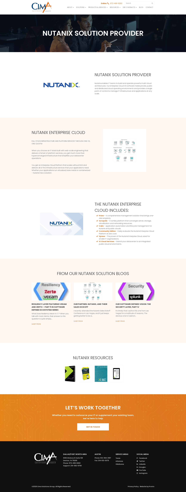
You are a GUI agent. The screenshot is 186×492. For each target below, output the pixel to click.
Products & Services (97, 7)
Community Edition (107, 231)
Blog (141, 7)
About (70, 7)
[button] (70, 373)
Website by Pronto (147, 486)
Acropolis (103, 221)
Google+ (142, 467)
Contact (149, 7)
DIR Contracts (129, 7)
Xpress (102, 236)
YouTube (142, 470)
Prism (101, 215)
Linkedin (142, 464)
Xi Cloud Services (106, 241)
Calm (101, 226)
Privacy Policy (133, 486)
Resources (114, 7)
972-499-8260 (116, 3)
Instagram (143, 473)
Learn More (36, 324)
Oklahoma (120, 464)
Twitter (142, 461)
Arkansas (119, 461)
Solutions (80, 7)
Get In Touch (93, 427)
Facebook (143, 458)
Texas (118, 458)
